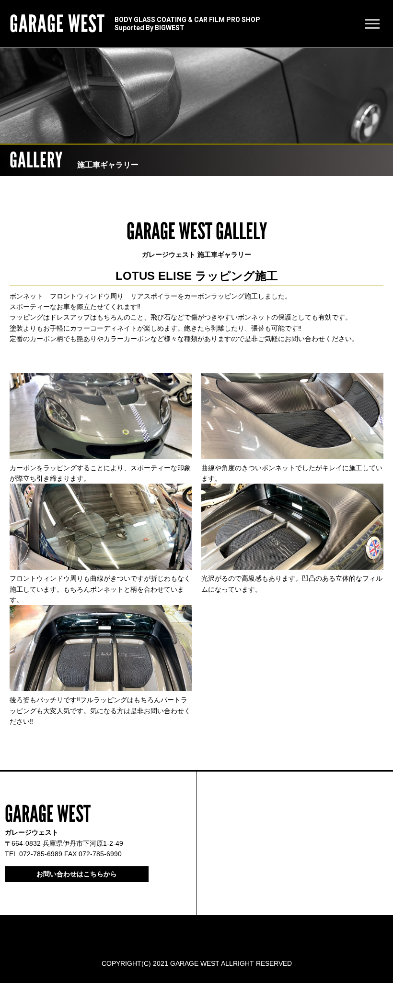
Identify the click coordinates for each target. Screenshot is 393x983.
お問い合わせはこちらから (76, 874)
